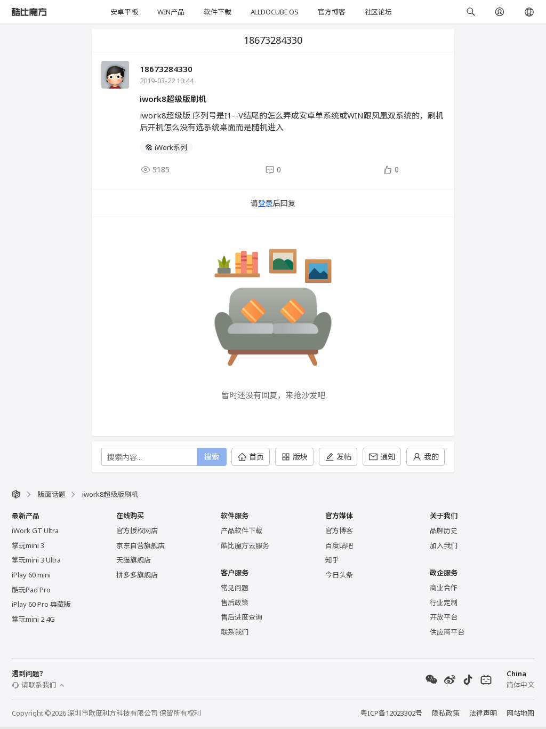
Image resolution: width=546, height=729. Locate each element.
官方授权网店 (137, 530)
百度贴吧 (339, 545)
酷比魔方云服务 (245, 545)
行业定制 (443, 602)
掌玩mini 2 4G (33, 619)
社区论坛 (378, 12)
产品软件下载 (241, 530)
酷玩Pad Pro (31, 590)
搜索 (211, 456)
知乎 (332, 560)
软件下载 (217, 12)
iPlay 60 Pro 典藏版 (41, 604)
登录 (265, 203)
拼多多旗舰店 (137, 575)
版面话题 (52, 494)
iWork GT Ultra (35, 530)
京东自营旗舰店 (140, 545)
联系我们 (234, 632)
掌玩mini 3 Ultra (36, 560)
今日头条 (339, 575)
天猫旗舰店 (133, 560)
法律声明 (483, 713)
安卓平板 (124, 12)
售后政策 (234, 602)
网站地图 (520, 713)
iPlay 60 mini (31, 575)
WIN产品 (170, 12)
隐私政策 (446, 713)
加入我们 (443, 545)
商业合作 (443, 587)
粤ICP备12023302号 (391, 713)
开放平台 (443, 617)
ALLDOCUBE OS (275, 12)
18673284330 (166, 69)
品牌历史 (443, 530)
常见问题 (234, 587)
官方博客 (331, 12)
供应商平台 (447, 632)
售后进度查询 (241, 617)
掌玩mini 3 (28, 545)
